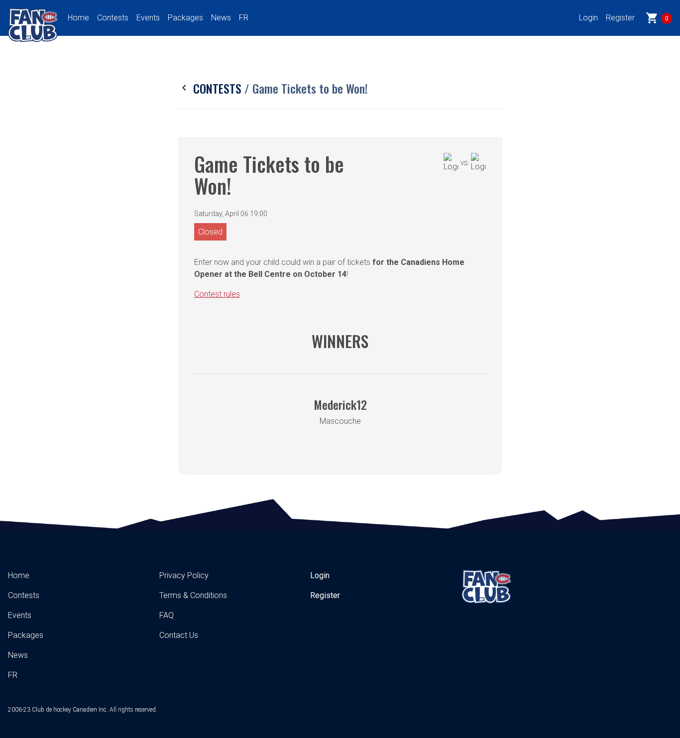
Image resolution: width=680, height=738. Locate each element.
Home (78, 17)
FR (243, 17)
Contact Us (178, 635)
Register (620, 17)
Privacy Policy (184, 575)
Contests (112, 17)
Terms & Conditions (193, 595)
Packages (185, 17)
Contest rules (217, 294)
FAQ (166, 615)
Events (148, 17)
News (221, 17)
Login (588, 17)
